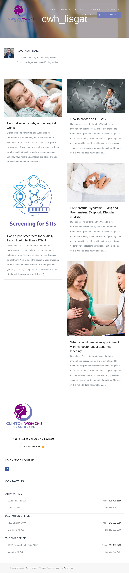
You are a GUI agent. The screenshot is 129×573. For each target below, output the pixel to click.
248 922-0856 (114, 523)
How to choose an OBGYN (88, 119)
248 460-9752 (115, 545)
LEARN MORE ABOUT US (20, 460)
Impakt (34, 568)
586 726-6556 (115, 501)
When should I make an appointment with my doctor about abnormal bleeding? (94, 347)
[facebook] (7, 469)
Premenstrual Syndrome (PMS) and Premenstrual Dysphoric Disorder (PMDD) (94, 212)
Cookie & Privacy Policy (65, 568)
